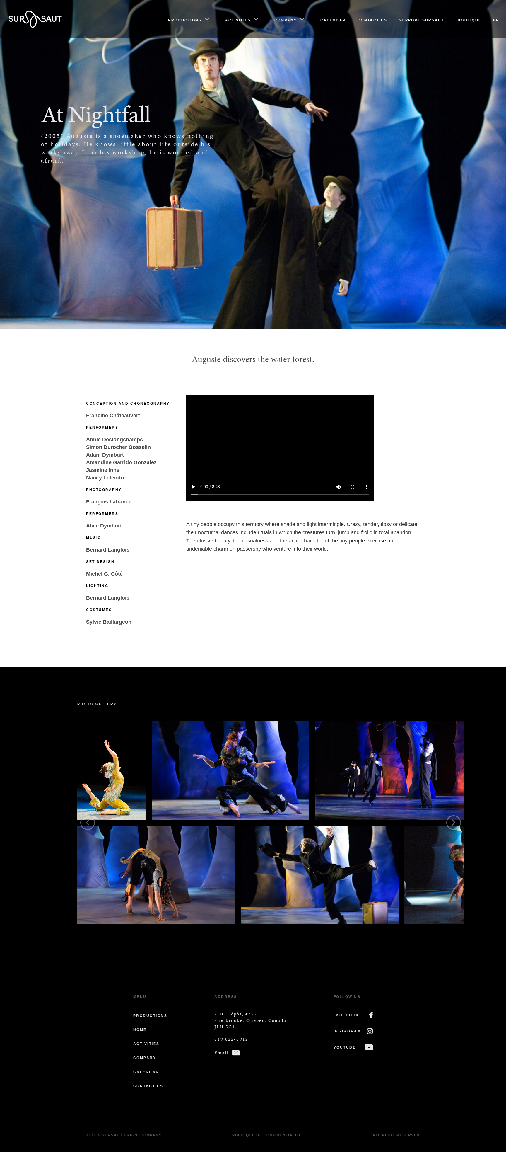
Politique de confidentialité (267, 1135)
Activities (238, 20)
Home (140, 1030)
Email (221, 1052)
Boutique (469, 20)
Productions (184, 20)
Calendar (333, 20)
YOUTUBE (345, 1047)
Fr (496, 20)
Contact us (372, 20)
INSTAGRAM (347, 1031)
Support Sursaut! (422, 20)
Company (285, 20)
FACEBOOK (346, 1015)
